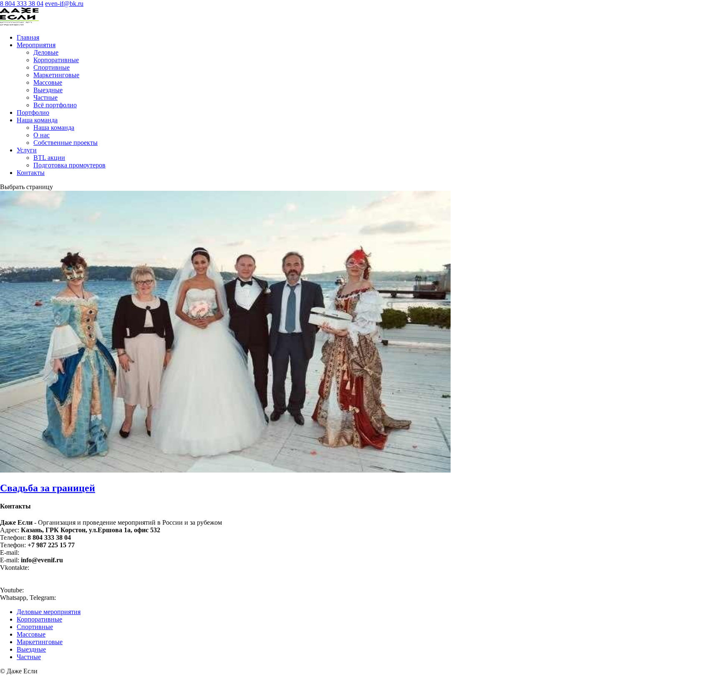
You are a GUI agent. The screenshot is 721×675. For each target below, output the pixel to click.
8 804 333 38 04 (21, 3)
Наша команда (37, 120)
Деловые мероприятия (49, 611)
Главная (28, 37)
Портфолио (33, 112)
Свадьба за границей (47, 488)
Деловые (45, 52)
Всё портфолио (55, 105)
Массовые (47, 82)
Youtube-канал (47, 590)
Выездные (48, 90)
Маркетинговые (56, 74)
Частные (45, 97)
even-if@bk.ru (41, 552)
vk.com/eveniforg (55, 567)
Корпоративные (56, 59)
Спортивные (51, 67)
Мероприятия (36, 44)
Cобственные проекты (65, 142)
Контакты (31, 172)
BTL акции (49, 157)
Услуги (27, 150)
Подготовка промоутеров (69, 165)
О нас (41, 135)
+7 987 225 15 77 (81, 597)
